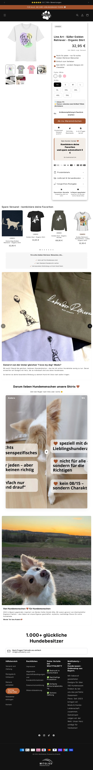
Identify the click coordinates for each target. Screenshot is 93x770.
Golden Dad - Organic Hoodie (59, 236)
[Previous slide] (3, 326)
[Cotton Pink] (64, 76)
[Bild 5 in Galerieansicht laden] (10, 80)
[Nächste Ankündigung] (88, 2)
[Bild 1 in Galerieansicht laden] (10, 69)
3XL (75, 90)
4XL (58, 95)
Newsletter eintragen (10, 698)
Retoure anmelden (9, 683)
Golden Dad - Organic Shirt (35, 237)
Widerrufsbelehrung (34, 690)
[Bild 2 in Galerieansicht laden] (21, 69)
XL (57, 90)
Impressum (30, 666)
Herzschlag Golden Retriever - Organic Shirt (12, 241)
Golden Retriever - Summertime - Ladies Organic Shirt (82, 238)
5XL (67, 95)
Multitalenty (42, 754)
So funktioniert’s (69, 157)
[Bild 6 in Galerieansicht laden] (21, 80)
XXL (66, 90)
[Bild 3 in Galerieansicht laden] (31, 69)
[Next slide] (90, 326)
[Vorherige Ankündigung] (4, 2)
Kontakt (9, 704)
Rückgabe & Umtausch (10, 675)
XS (57, 85)
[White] (55, 76)
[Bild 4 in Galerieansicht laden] (42, 69)
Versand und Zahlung (11, 667)
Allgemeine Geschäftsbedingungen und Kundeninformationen (35, 676)
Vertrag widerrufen (12, 691)
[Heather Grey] (60, 76)
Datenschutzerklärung (35, 685)
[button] (4, 15)
